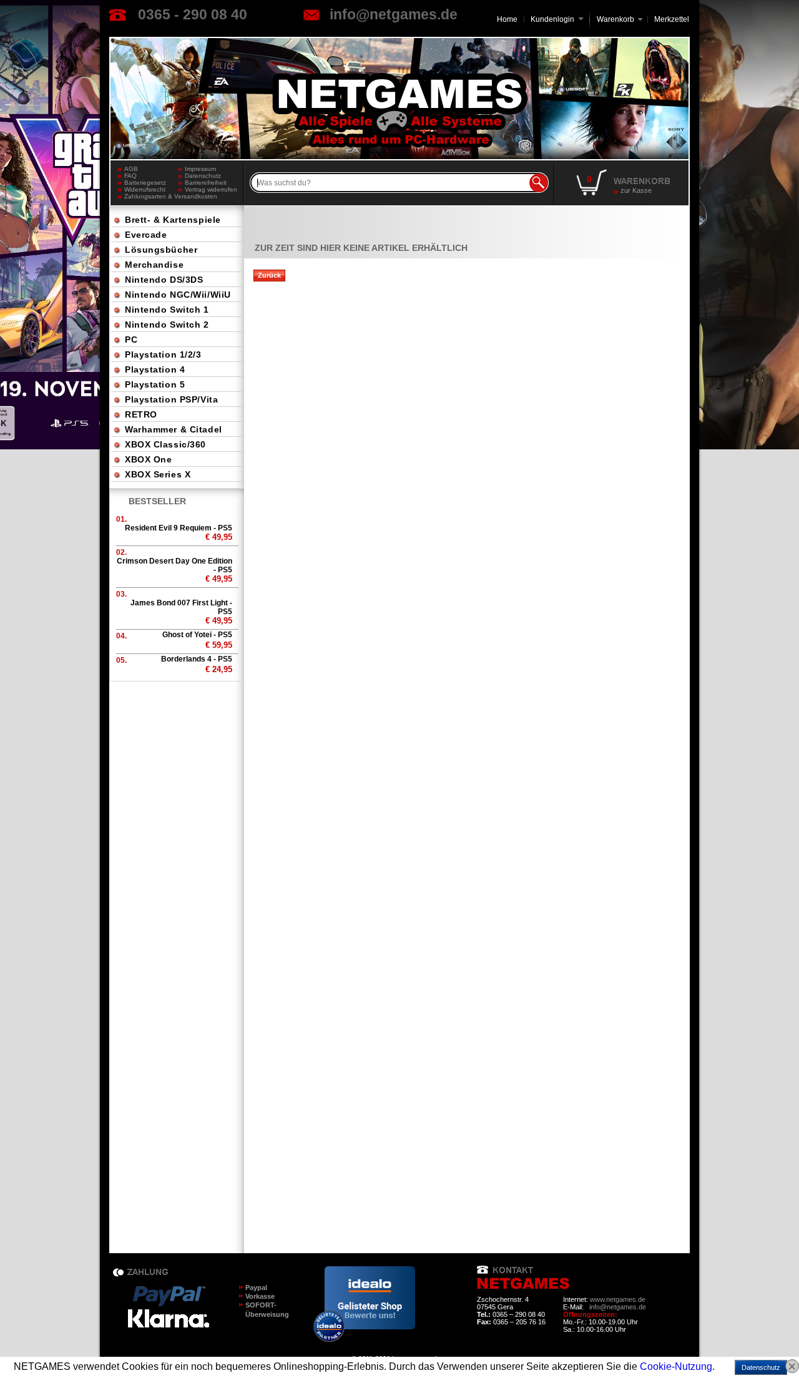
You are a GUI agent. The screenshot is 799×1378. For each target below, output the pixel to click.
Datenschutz (203, 175)
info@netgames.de (394, 14)
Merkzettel (671, 19)
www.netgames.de (617, 1299)
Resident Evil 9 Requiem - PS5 (178, 528)
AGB (131, 168)
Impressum (200, 168)
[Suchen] (538, 182)
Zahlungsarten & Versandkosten (151, 196)
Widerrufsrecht (144, 189)
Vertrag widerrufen (211, 189)
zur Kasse (636, 190)
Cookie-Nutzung (676, 1366)
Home (507, 19)
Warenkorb (615, 18)
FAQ (130, 175)
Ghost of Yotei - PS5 (197, 634)
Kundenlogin (557, 19)
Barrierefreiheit (206, 182)
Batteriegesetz (145, 182)
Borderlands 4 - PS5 (196, 659)
